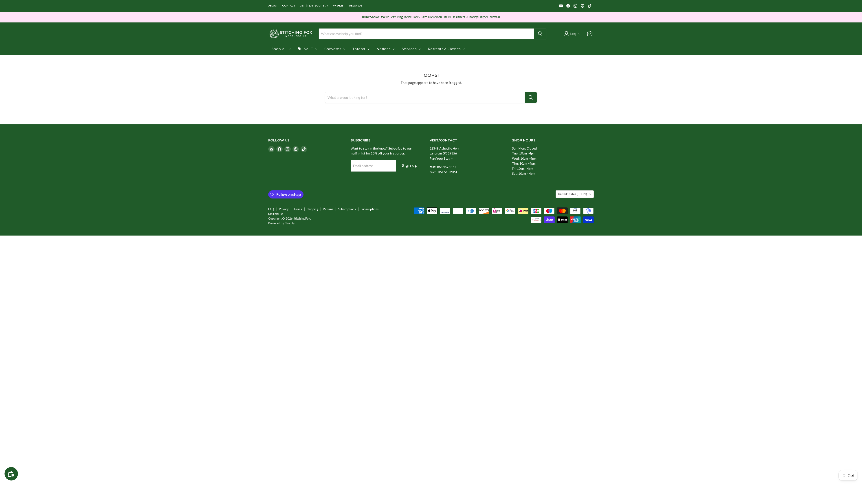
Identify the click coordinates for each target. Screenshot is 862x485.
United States (572, 194)
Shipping (312, 209)
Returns (328, 209)
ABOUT (273, 5)
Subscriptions (347, 209)
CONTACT (288, 5)
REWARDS (355, 5)
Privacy (284, 209)
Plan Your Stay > (441, 158)
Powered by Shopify (281, 223)
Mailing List (275, 214)
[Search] (540, 34)
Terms (298, 209)
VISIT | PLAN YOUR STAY (314, 5)
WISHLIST (339, 5)
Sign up (410, 165)
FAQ (271, 209)
